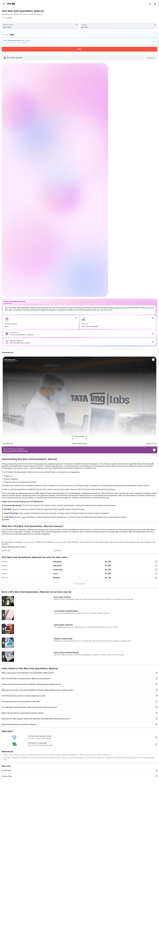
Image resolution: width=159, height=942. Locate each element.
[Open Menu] (4, 4)
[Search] (149, 4)
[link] (11, 4)
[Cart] (154, 4)
